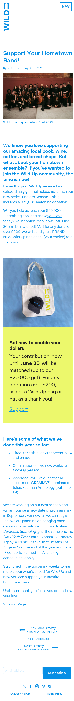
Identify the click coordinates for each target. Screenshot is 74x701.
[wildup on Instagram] (37, 686)
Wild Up (13, 68)
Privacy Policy (54, 694)
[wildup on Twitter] (24, 686)
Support (18, 409)
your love (54, 216)
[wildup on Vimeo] (43, 686)
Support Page (14, 604)
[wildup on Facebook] (30, 686)
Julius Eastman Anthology (34, 488)
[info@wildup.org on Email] (49, 686)
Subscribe (57, 673)
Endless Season (35, 197)
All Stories (38, 639)
